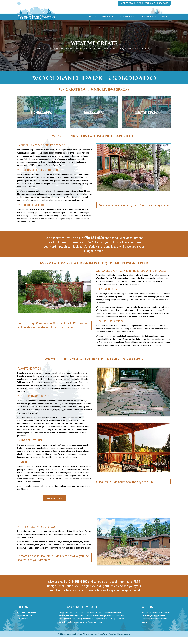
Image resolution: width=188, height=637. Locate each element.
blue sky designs (123, 634)
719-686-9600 (94, 238)
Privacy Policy (103, 634)
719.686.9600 (22, 619)
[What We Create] (41, 112)
